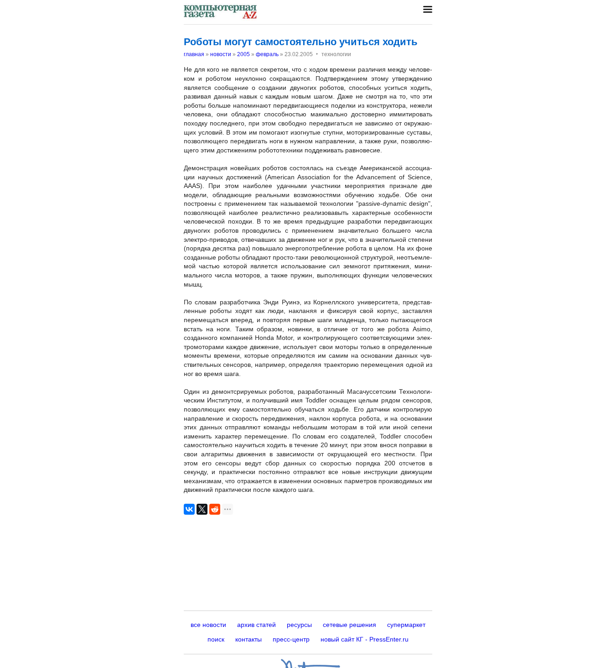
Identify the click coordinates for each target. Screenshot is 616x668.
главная (194, 54)
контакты (248, 639)
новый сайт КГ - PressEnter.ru (365, 639)
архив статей (256, 624)
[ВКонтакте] (189, 509)
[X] (202, 509)
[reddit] (214, 509)
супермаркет (406, 624)
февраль (267, 54)
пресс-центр (291, 639)
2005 (243, 54)
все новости (208, 624)
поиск (215, 639)
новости (220, 54)
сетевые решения (349, 624)
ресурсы (299, 624)
